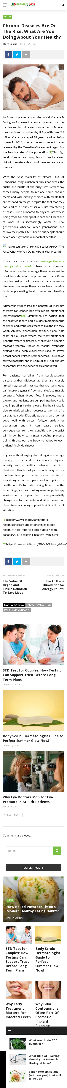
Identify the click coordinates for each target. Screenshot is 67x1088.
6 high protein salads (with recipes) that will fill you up (45, 1075)
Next (17, 814)
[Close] (10, 1031)
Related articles (14, 604)
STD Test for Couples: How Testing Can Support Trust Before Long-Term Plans (32, 675)
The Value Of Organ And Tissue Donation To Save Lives (15, 587)
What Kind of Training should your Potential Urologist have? (44, 1059)
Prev (8, 814)
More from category (16, 609)
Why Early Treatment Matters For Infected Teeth (18, 1010)
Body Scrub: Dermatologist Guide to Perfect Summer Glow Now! (33, 738)
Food (10, 900)
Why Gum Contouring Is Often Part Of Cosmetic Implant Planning (47, 1015)
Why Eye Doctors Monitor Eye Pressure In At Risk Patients (28, 799)
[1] (50, 152)
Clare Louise (10, 44)
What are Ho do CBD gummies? (43, 1042)
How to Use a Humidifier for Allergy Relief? (53, 585)
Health (7, 16)
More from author (39, 604)
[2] (23, 315)
